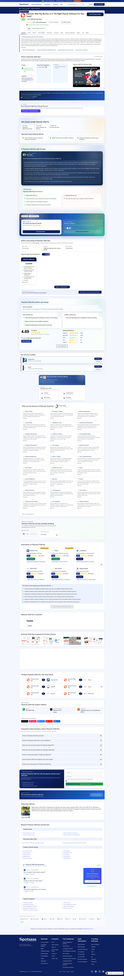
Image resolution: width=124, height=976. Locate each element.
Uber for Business (95, 944)
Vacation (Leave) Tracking (31, 501)
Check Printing (28, 422)
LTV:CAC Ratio (81, 956)
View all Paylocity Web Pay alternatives (62, 606)
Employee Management (30, 456)
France (68, 919)
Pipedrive (93, 947)
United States (24, 919)
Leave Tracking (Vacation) (85, 456)
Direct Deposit (55, 445)
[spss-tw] (92, 971)
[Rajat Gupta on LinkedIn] (29, 818)
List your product (99, 4)
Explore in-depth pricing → (62, 287)
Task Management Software (69, 904)
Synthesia (93, 959)
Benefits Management (84, 411)
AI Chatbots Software (68, 948)
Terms (60, 971)
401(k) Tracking (28, 411)
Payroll (81, 467)
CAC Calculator (81, 954)
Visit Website (98, 358)
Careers (53, 956)
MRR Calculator (81, 947)
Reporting (54, 479)
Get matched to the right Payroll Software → (90, 292)
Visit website (31, 559)
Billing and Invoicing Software (29, 908)
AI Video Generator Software (69, 958)
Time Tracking (82, 490)
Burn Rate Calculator (82, 959)
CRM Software (66, 902)
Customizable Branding (84, 434)
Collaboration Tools (56, 422)
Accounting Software (27, 902)
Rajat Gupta (35, 96)
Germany (60, 919)
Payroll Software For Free (29, 833)
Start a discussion (93, 881)
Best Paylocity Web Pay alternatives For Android (74, 843)
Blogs (42, 948)
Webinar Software (67, 908)
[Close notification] (122, 1)
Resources (55, 4)
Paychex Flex (31, 359)
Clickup (92, 949)
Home (53, 942)
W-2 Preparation (56, 501)
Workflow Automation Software (30, 910)
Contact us (54, 953)
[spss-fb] (103, 971)
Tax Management (56, 490)
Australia (44, 919)
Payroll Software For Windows (70, 833)
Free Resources (44, 963)
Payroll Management (30, 479)
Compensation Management (86, 422)
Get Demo (98, 361)
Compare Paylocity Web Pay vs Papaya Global (86, 579)
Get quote (79, 559)
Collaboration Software (28, 904)
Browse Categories (36, 4)
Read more (25, 418)
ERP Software (66, 953)
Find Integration (44, 956)
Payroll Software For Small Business (71, 835)
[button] (62, 1)
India (74, 919)
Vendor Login (55, 958)
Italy (22, 922)
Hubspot (93, 954)
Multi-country (28, 467)
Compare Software (45, 951)
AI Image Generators (67, 961)
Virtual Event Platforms (68, 906)
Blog (61, 4)
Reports (81, 479)
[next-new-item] (101, 564)
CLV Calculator (81, 952)
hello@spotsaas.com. (88, 929)
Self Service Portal (29, 490)
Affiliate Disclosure (99, 56)
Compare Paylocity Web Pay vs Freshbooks (85, 561)
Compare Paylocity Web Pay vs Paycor (59, 561)
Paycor (29, 367)
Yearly (46, 254)
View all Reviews (62, 346)
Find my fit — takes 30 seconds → (31, 111)
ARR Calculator (81, 944)
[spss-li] (95, 971)
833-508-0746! (30, 710)
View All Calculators (82, 961)
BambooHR (94, 961)
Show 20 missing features (28, 514)
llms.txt (72, 971)
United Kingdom (35, 919)
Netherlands (82, 919)
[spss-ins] (99, 971)
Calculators (43, 961)
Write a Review (26, 341)
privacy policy (90, 779)
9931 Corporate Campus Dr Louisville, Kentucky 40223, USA (26, 945)
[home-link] (19, 8)
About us (54, 947)
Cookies (68, 971)
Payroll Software (26, 8)
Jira (92, 956)
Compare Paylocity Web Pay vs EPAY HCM (35, 579)
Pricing (27, 851)
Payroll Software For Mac (29, 835)
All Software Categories (68, 967)
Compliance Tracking (57, 434)
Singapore (91, 919)
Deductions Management (31, 445)
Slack (92, 952)
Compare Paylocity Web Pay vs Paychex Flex (36, 561)
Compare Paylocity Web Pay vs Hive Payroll (60, 579)
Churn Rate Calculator (83, 949)
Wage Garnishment (84, 501)
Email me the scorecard (85, 784)
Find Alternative (44, 953)
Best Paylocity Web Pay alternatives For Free (33, 843)
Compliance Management (31, 434)
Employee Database (84, 445)
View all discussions (92, 886)
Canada (52, 919)
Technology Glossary (43, 945)
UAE (99, 919)
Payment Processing (57, 467)
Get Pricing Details (96, 794)
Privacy (64, 971)
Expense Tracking (56, 456)
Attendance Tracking (57, 411)
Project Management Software (30, 906)
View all (98, 865)
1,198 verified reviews (41, 22)
